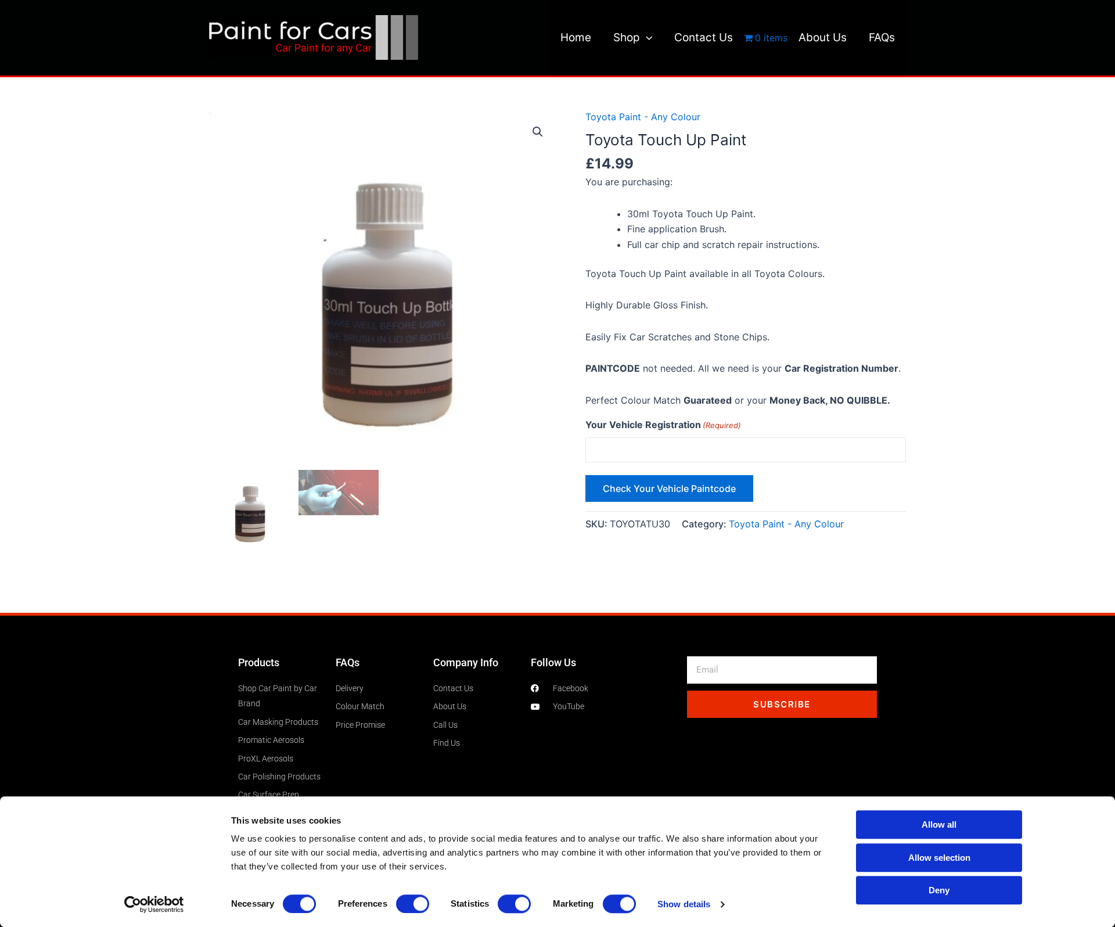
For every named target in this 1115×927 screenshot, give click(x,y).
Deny (939, 890)
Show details (683, 904)
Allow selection (939, 858)
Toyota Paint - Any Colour (642, 117)
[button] (646, 38)
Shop (626, 37)
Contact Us (703, 37)
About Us (823, 37)
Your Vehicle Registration (663, 424)
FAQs (882, 37)
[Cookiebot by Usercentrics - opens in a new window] (154, 904)
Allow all (939, 824)
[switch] (412, 903)
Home (575, 37)
